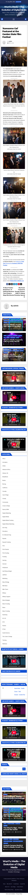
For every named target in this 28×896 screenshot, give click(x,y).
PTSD (4, 629)
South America (6, 632)
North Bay (4, 614)
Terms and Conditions (10, 893)
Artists (10, 318)
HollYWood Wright (7, 571)
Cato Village (5, 495)
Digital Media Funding (19, 348)
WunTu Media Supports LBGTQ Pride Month (12, 341)
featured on (19, 261)
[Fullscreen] (23, 383)
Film (21, 320)
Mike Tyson (5, 589)
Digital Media (17, 320)
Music (18, 350)
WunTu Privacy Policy (9, 889)
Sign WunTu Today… (19, 889)
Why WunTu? (9, 883)
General (5, 322)
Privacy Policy (19, 893)
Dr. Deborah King (6, 534)
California (11, 320)
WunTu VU (7, 886)
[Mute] (21, 383)
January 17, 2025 (9, 800)
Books (4, 480)
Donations (5, 531)
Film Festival (9, 350)
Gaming (8, 337)
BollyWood (5, 476)
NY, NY (4, 618)
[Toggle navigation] (13, 19)
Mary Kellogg (5, 582)
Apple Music (17, 688)
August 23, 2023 (9, 849)
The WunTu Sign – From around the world (13, 829)
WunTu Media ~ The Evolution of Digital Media (14, 864)
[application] (14, 377)
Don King (4, 527)
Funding (4, 556)
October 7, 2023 (9, 818)
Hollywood (13, 337)
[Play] (4, 383)
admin (10, 41)
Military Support (6, 596)
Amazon (16, 694)
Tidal (19, 691)
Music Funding (6, 611)
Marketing (4, 578)
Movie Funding (6, 603)
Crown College (6, 505)
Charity (4, 498)
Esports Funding (6, 542)
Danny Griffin (5, 509)
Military (4, 593)
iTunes (16, 691)
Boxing (4, 484)
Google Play (22, 694)
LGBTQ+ (17, 337)
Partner (21, 350)
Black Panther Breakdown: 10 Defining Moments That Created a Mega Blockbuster (8, 291)
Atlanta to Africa (16, 318)
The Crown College (7, 636)
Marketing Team (16, 328)
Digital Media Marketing (8, 524)
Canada (4, 491)
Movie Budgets (6, 600)
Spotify (22, 688)
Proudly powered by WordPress (10, 878)
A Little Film (22, 883)
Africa (5, 335)
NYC (9, 322)
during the (9, 263)
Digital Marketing (6, 513)
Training (5, 352)
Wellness (4, 643)
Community (6, 348)
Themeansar (13, 880)
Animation (6, 318)
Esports (20, 335)
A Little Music (16, 883)
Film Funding (5, 553)
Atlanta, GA (6, 320)
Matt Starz (4, 585)
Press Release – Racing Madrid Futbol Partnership (14, 797)
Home (4, 883)
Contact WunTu (20, 886)
